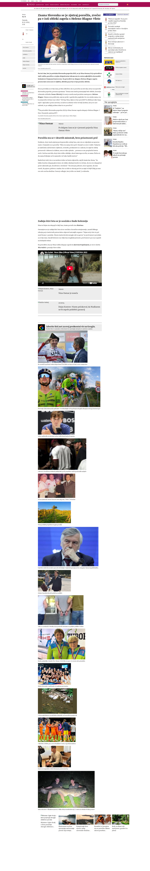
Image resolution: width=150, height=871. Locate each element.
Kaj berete (109, 14)
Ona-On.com (54, 8)
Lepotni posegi (45, 8)
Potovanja (100, 8)
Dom (79, 4)
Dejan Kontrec (26, 64)
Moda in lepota (54, 4)
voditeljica (25, 54)
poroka (24, 68)
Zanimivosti (85, 4)
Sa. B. (24, 17)
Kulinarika (74, 4)
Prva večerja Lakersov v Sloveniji (116, 43)
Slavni (47, 4)
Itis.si (37, 1)
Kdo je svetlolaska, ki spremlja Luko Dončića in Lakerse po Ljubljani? (117, 50)
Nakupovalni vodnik (76, 8)
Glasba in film (40, 4)
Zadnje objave (123, 14)
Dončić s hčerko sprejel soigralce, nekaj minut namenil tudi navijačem (116, 36)
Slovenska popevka (27, 50)
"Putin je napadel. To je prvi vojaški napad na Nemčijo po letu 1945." (117, 21)
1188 (40, 1)
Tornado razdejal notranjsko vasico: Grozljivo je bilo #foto (118, 28)
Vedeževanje (86, 8)
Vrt (69, 8)
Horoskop (107, 8)
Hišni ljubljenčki (63, 8)
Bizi (29, 1)
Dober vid (38, 8)
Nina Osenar (26, 47)
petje (24, 57)
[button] (22, 4)
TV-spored (93, 8)
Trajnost (113, 8)
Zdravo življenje (65, 4)
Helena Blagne (26, 61)
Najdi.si (32, 1)
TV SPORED (23, 1)
